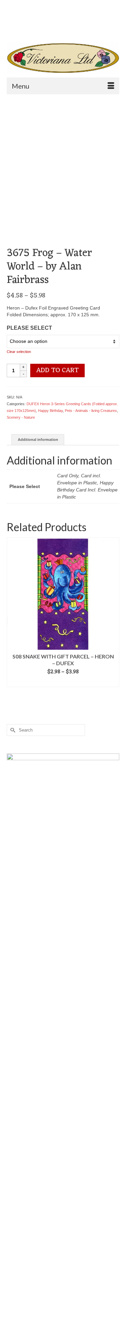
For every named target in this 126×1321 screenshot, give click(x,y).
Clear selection (19, 352)
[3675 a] (63, 230)
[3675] (63, 155)
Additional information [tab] (38, 440)
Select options (63, 682)
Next (113, 612)
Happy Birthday (50, 411)
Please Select (29, 328)
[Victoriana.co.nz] (63, 58)
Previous (12, 612)
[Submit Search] (29, 28)
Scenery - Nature (21, 417)
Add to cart (57, 370)
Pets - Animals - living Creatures (91, 411)
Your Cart (31, 17)
